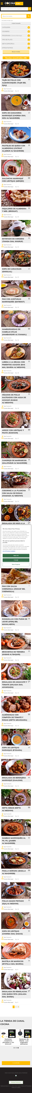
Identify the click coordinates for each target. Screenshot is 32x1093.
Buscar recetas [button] (16, 51)
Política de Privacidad (26, 1086)
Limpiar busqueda (16, 23)
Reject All (16, 555)
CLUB (18, 3)
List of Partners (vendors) (9, 551)
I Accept (16, 560)
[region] (16, 546)
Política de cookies (16, 1087)
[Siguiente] (18, 1007)
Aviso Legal (17, 1086)
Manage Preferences (16, 1082)
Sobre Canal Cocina (9, 1072)
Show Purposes (16, 564)
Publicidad (24, 1072)
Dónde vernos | (18, 1072)
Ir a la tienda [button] (16, 1063)
